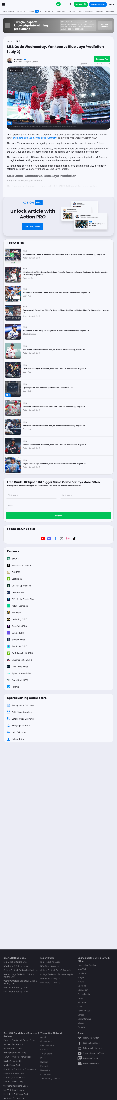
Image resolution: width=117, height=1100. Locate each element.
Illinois (80, 998)
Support (44, 1062)
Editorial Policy (47, 1045)
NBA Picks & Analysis (50, 966)
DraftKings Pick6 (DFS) (22, 653)
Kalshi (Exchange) (20, 606)
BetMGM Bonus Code (13, 1044)
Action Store (46, 1053)
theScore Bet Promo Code (15, 1086)
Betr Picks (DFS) (19, 646)
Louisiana (81, 973)
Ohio (79, 1006)
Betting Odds (18, 739)
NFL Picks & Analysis (50, 962)
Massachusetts (84, 1010)
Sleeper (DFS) (18, 639)
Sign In (111, 4)
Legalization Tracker (86, 965)
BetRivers (16, 612)
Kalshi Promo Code (12, 1061)
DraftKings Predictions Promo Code (19, 1069)
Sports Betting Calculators (27, 698)
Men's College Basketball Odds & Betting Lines (18, 975)
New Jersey (82, 990)
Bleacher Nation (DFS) (22, 660)
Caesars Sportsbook (21, 585)
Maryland (81, 977)
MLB (18, 41)
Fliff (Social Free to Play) (23, 599)
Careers (44, 1049)
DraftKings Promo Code (14, 1077)
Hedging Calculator (21, 725)
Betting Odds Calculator (23, 705)
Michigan (81, 1002)
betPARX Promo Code (13, 1090)
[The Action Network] (58, 4)
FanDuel (15, 687)
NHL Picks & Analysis (50, 982)
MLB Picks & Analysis (50, 978)
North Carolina (84, 1019)
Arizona (80, 981)
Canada (81, 1027)
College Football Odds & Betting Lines (20, 970)
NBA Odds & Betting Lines (15, 966)
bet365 (15, 558)
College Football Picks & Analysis (55, 970)
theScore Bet (18, 592)
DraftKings (17, 579)
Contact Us (45, 1074)
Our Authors (46, 1041)
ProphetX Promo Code (13, 1073)
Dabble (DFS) (18, 633)
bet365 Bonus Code (12, 1048)
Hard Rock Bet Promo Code (16, 1094)
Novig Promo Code (12, 1065)
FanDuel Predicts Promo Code (17, 1057)
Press (43, 1058)
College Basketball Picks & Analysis (56, 974)
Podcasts (44, 1066)
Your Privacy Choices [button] (50, 1078)
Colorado (81, 985)
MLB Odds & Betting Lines (15, 987)
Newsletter (45, 1070)
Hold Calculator (19, 732)
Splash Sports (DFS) (21, 673)
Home (9, 41)
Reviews (13, 551)
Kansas (80, 1015)
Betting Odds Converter (23, 719)
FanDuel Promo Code (13, 1081)
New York (81, 969)
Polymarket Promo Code (14, 1052)
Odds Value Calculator (22, 712)
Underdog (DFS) (19, 619)
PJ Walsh (18, 59)
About (43, 1037)
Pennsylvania (83, 994)
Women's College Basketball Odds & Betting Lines (20, 982)
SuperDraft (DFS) (20, 680)
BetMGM (16, 572)
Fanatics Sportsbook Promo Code (19, 1040)
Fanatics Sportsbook (21, 565)
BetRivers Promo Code (13, 1098)
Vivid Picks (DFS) (20, 666)
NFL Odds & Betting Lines (15, 962)
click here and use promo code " (35, 137)
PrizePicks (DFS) (19, 626)
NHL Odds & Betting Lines (15, 991)
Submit (58, 515)
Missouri (81, 1023)
